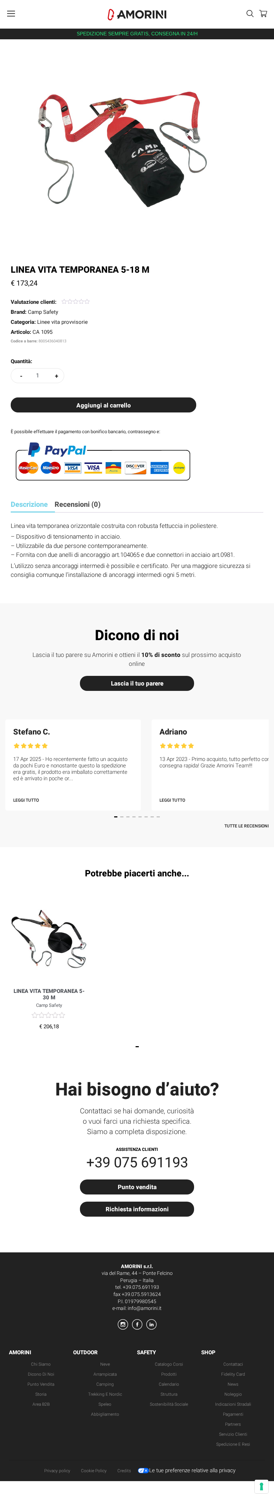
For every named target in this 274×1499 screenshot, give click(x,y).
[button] (115, 816)
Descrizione (29, 504)
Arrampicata (105, 1374)
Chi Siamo (41, 1364)
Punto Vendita (40, 1384)
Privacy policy (57, 1471)
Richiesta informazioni (137, 1209)
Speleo (104, 1404)
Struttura (169, 1394)
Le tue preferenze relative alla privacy (192, 1470)
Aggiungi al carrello (103, 405)
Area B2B (41, 1404)
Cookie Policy (94, 1471)
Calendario (169, 1384)
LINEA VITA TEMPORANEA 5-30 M (49, 994)
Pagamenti (233, 1414)
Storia (40, 1394)
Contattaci (233, 1364)
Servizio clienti (233, 1434)
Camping (105, 1384)
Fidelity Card (233, 1374)
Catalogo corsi (169, 1364)
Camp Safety (43, 312)
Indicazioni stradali (233, 1404)
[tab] (32, 505)
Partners (233, 1424)
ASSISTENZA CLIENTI (137, 1149)
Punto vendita (137, 1187)
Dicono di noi (41, 1374)
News (233, 1384)
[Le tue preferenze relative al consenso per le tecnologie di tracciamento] (261, 1486)
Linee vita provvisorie (62, 322)
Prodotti (169, 1374)
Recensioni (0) (78, 504)
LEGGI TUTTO (26, 800)
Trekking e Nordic (105, 1394)
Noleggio (233, 1394)
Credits (124, 1471)
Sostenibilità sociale (169, 1404)
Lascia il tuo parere (137, 683)
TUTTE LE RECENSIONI (246, 826)
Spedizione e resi (233, 1444)
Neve (105, 1364)
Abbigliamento (105, 1414)
